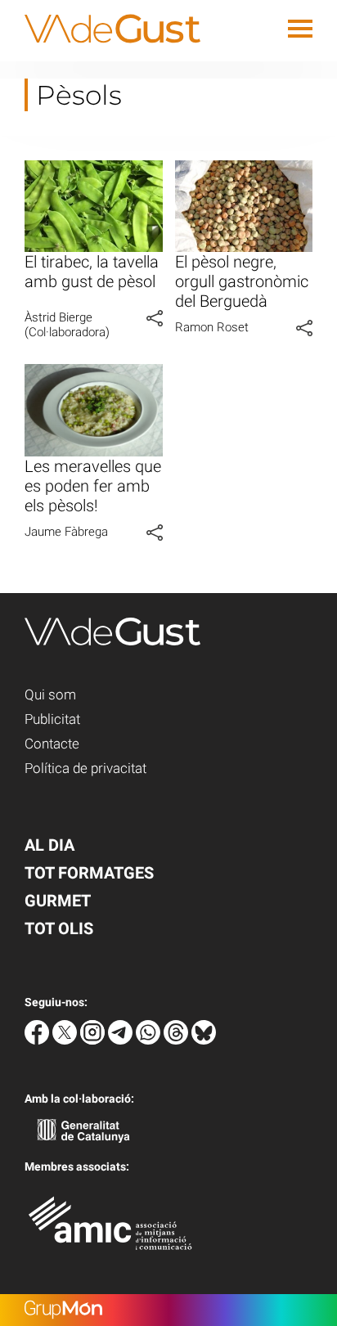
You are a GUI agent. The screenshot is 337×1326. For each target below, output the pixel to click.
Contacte (52, 743)
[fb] (38, 1040)
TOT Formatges (89, 873)
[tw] (66, 1040)
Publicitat (52, 719)
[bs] (203, 1040)
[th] (177, 1040)
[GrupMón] (168, 1310)
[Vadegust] (100, 53)
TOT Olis (59, 928)
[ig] (94, 1040)
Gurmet (58, 900)
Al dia (49, 845)
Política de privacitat (85, 768)
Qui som (50, 694)
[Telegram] (122, 1040)
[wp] (150, 1040)
